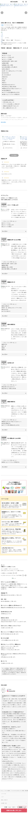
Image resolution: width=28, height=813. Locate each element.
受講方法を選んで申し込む (14, 810)
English (9, 807)
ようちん (7, 37)
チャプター (5, 231)
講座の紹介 (9, 48)
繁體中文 (13, 807)
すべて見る (14, 155)
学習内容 (3, 48)
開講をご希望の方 (4, 799)
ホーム (2, 790)
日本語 (5, 807)
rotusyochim (12, 691)
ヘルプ (2, 796)
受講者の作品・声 (17, 48)
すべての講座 (7, 790)
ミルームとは (3, 793)
